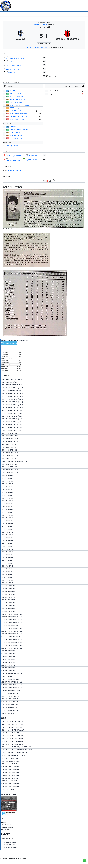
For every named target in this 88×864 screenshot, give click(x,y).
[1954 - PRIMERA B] (44, 489)
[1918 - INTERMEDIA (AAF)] (44, 382)
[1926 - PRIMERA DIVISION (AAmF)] (44, 407)
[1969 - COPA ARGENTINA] (44, 764)
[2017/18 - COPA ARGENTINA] (44, 783)
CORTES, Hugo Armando (18, 108)
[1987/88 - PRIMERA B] (44, 588)
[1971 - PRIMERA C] (44, 537)
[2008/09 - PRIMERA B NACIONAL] (44, 648)
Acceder (3, 822)
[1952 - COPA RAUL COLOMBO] (44, 758)
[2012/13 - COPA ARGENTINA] (44, 769)
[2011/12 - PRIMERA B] (44, 659)
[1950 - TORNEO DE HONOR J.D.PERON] (44, 755)
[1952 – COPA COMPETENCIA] (44, 761)
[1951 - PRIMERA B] (44, 481)
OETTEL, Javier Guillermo (14, 65)
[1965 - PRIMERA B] (44, 520)
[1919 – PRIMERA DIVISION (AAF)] (44, 385)
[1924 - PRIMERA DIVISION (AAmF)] (44, 402)
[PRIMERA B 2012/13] (44, 713)
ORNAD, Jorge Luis (16, 132)
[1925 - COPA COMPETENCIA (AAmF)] (44, 738)
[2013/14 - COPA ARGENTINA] (44, 772)
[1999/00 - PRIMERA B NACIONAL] (44, 622)
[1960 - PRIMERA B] (44, 506)
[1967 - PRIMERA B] (44, 526)
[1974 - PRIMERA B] (44, 546)
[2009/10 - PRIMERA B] (44, 651)
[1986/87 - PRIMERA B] (44, 586)
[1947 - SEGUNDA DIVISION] (44, 470)
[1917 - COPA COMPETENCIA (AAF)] (44, 721)
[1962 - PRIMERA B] (44, 512)
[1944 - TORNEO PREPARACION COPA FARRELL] (44, 461)
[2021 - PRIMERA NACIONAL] (44, 696)
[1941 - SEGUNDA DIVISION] (44, 450)
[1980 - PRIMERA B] (44, 563)
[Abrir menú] (86, 5)
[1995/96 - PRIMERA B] (44, 611)
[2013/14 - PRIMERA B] (44, 670)
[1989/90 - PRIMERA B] (44, 594)
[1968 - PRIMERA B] (44, 529)
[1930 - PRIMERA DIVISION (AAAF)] (44, 419)
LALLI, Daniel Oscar (16, 138)
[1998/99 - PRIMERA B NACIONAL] (44, 619)
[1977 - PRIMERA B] (44, 554)
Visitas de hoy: (8, 844)
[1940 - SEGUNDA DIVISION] (44, 447)
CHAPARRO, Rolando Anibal (15, 58)
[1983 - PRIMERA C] (44, 571)
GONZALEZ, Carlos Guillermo (19, 130)
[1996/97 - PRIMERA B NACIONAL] (44, 614)
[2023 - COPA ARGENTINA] (44, 789)
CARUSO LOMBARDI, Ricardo (19, 105)
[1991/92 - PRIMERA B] (44, 600)
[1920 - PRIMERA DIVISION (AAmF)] (44, 387)
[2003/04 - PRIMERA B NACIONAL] (44, 634)
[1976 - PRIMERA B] (44, 552)
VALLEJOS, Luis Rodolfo (13, 69)
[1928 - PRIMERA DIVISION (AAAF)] (44, 413)
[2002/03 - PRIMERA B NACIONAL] (44, 631)
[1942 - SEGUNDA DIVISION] (44, 453)
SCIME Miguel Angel (14, 170)
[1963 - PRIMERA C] (44, 515)
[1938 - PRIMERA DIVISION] (44, 441)
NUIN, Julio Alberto (16, 102)
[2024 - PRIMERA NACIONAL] (44, 704)
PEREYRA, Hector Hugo (17, 97)
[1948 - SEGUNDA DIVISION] (44, 472)
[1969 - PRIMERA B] (44, 532)
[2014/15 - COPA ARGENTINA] (44, 775)
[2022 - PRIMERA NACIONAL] (44, 699)
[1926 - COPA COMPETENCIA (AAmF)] (44, 741)
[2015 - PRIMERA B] (44, 676)
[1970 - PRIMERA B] (44, 535)
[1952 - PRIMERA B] (44, 484)
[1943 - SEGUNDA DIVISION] (44, 455)
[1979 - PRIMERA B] (44, 560)
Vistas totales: (8, 847)
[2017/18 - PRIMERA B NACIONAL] (44, 685)
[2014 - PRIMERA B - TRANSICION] (44, 673)
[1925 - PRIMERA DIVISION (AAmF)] (44, 404)
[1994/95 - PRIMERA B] (44, 608)
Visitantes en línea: (9, 842)
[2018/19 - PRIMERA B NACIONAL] (44, 687)
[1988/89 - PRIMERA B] (44, 591)
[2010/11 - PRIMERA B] (44, 656)
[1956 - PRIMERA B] (44, 495)
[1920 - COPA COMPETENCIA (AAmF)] (44, 730)
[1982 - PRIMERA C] (44, 569)
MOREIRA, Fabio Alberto (17, 127)
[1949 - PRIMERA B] (44, 475)
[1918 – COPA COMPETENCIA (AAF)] (44, 724)
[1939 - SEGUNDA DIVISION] (44, 444)
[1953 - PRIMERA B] (44, 486)
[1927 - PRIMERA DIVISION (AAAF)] (44, 410)
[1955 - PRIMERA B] (44, 492)
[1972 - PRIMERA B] (44, 540)
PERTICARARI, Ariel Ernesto (19, 99)
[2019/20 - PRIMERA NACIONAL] (44, 690)
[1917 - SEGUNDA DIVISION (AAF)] (44, 379)
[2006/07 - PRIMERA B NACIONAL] (44, 642)
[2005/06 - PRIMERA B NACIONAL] (44, 639)
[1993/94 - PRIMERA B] (44, 605)
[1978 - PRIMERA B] (44, 557)
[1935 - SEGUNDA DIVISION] (44, 433)
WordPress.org (5, 829)
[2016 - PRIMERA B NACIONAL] (44, 679)
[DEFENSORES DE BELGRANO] (67, 35)
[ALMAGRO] (21, 35)
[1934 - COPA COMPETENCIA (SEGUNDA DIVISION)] (44, 747)
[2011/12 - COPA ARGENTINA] (44, 766)
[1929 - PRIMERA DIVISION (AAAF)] (44, 416)
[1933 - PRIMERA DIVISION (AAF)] (44, 427)
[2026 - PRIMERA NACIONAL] (44, 710)
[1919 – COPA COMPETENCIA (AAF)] (44, 727)
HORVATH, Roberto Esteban (15, 62)
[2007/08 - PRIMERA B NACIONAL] (44, 645)
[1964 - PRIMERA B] (44, 518)
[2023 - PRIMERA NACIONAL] (44, 702)
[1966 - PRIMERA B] (44, 523)
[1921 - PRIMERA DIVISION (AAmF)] (44, 393)
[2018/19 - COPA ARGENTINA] (44, 786)
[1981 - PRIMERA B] (44, 566)
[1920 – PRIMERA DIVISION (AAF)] (44, 390)
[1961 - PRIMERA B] (44, 509)
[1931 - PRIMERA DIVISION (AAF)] (44, 421)
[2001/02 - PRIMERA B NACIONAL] (44, 628)
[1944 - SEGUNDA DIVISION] (44, 458)
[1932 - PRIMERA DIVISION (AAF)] (44, 424)
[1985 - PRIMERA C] (44, 580)
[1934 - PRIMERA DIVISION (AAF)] (44, 430)
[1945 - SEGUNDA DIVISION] (44, 464)
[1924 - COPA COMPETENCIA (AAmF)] (44, 735)
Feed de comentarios (7, 827)
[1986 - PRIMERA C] (44, 583)
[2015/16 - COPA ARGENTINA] (44, 778)
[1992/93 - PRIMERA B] (44, 602)
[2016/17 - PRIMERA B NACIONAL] (44, 682)
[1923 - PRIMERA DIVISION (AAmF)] (44, 399)
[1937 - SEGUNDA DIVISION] (44, 438)
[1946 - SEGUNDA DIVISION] (44, 467)
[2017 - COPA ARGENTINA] (44, 781)
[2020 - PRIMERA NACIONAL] (44, 693)
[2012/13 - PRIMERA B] (44, 662)
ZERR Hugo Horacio (11, 146)
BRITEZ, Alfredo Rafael (17, 94)
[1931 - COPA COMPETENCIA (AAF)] (44, 744)
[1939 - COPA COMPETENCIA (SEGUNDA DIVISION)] (44, 750)
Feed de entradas (6, 824)
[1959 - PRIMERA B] (44, 503)
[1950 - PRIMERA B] (44, 478)
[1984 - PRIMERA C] (44, 577)
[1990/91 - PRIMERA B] (44, 597)
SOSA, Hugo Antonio (16, 135)
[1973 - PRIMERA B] (44, 543)
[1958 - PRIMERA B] (44, 501)
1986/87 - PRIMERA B (40, 25)
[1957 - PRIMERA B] (44, 498)
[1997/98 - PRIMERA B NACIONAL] (44, 617)
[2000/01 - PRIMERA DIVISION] (44, 625)
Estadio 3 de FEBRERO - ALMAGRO (37, 47)
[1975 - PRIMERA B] (44, 549)
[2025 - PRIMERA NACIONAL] (44, 707)
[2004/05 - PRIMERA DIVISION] (44, 636)
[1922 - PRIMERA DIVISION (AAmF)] (44, 396)
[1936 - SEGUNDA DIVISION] (44, 436)
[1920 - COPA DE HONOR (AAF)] (44, 733)
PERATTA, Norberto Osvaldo (19, 91)
